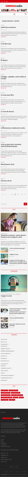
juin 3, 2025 (12, 327)
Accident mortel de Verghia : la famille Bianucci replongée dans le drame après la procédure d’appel (18, 262)
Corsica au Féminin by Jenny (16, 318)
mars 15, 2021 (4, 148)
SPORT (21, 397)
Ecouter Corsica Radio (5, 446)
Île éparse (4, 60)
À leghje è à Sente (13, 254)
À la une (2, 25)
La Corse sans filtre (7, 95)
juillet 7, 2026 (4, 239)
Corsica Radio (4, 474)
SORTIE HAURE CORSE (6, 397)
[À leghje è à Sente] (4, 256)
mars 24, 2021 (4, 114)
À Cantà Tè (3, 346)
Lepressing (25, 474)
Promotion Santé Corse (6, 377)
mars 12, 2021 (4, 183)
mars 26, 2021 (4, 97)
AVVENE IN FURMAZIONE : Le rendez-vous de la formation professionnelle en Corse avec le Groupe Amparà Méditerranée (17, 311)
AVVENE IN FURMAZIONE (7, 351)
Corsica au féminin (5, 353)
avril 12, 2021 (4, 29)
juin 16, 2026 (12, 250)
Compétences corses (5, 368)
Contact (6, 471)
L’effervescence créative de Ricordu (13, 128)
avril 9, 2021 (4, 46)
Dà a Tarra (3, 356)
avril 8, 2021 (4, 62)
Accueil (2, 439)
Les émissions (4, 344)
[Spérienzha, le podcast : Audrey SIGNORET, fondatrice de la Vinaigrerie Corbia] (14, 222)
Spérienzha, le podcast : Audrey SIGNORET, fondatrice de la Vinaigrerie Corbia (13, 236)
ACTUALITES (4, 390)
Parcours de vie (6, 181)
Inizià (2, 373)
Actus (6, 233)
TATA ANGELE (4, 399)
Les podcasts (4, 363)
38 (22, 194)
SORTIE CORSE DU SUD (17, 395)
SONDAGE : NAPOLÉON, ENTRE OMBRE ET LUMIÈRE (13, 78)
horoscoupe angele (15, 392)
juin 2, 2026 (12, 256)
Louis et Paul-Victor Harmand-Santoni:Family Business (11, 145)
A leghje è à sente (5, 348)
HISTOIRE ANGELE (5, 392)
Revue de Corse (4, 360)
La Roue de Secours (7, 111)
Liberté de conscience (8, 27)
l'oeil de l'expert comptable (7, 375)
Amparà (2, 365)
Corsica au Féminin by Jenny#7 (17, 248)
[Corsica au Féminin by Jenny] (4, 319)
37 (19, 194)
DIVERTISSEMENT (13, 390)
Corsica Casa (4, 370)
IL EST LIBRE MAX (6, 44)
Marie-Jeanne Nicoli (7, 164)
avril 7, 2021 (4, 81)
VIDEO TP (12, 399)
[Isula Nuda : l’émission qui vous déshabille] (4, 325)
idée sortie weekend (6, 395)
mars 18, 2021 (4, 130)
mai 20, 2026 (12, 265)
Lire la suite (4, 36)
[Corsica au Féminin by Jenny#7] (4, 250)
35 (12, 194)
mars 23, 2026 (12, 315)
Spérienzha (3, 380)
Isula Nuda (3, 358)
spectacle (15, 397)
